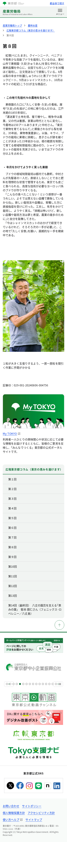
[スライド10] (36, 684)
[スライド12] (43, 684)
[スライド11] (40, 684)
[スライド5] (20, 684)
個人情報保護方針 (14, 813)
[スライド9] (33, 684)
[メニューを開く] (60, 12)
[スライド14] (49, 684)
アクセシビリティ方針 (41, 813)
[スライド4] (17, 684)
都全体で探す (57, 3)
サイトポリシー (31, 806)
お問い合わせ (11, 806)
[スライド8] (30, 684)
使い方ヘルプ (11, 819)
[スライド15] (53, 684)
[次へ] (58, 684)
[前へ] (9, 684)
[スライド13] (46, 684)
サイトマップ (33, 819)
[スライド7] (26, 684)
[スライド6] (23, 684)
